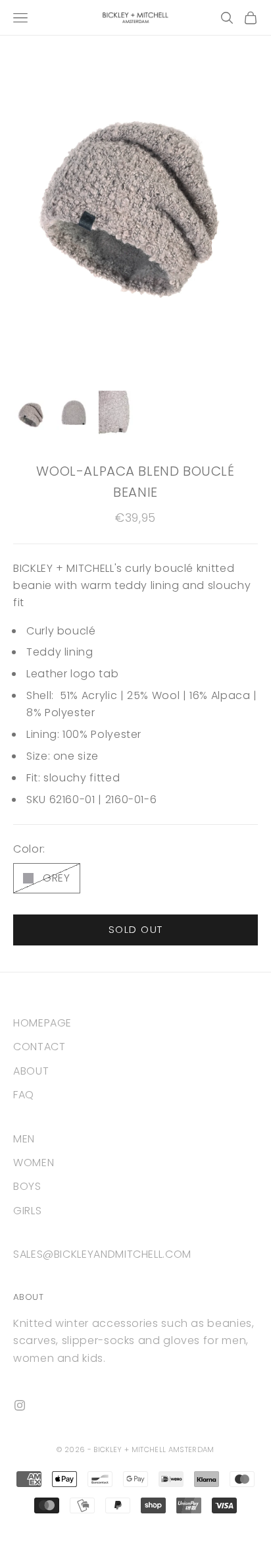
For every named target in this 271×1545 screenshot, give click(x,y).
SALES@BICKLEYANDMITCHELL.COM (102, 1254)
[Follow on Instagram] (19, 1405)
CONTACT (39, 1046)
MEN (24, 1138)
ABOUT (31, 1071)
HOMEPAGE (42, 1022)
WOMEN (33, 1162)
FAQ (23, 1094)
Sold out (136, 929)
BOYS (27, 1186)
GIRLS (27, 1210)
